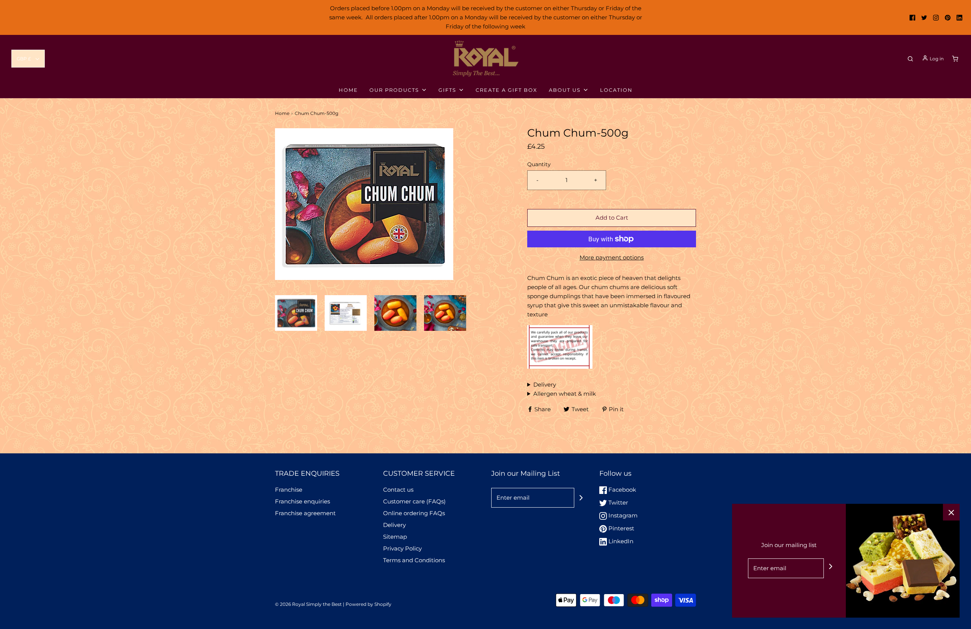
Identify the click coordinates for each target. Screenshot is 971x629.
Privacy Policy (402, 548)
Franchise (288, 489)
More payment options (612, 257)
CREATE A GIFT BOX (506, 90)
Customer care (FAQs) (414, 501)
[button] (28, 59)
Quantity (539, 164)
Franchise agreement (305, 513)
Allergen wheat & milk (564, 393)
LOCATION (616, 90)
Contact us (398, 489)
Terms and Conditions (414, 560)
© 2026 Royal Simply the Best (309, 604)
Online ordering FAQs (414, 513)
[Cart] (955, 59)
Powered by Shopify (368, 604)
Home (282, 113)
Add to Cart (611, 217)
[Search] (910, 59)
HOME (348, 90)
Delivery (544, 384)
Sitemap (395, 536)
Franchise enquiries (302, 501)
